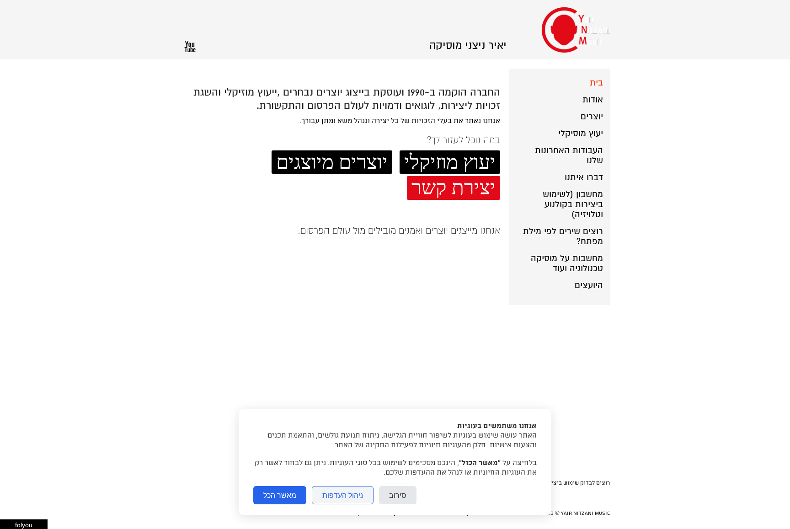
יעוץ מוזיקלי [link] (450, 162)
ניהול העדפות (342, 495)
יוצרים (592, 116)
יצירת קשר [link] (453, 187)
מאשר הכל (279, 495)
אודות (592, 99)
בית (596, 82)
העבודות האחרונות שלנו (569, 155)
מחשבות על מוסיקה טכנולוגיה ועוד (567, 263)
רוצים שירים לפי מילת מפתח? (563, 236)
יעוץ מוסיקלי (580, 133)
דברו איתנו (584, 177)
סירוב (397, 495)
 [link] (190, 46)
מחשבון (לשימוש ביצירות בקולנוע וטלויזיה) (573, 204)
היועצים (589, 285)
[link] (468, 45)
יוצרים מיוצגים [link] (332, 162)
